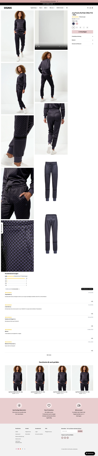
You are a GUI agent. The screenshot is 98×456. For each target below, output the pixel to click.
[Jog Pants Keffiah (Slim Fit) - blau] (73, 23)
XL (87, 27)
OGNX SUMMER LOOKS (48, 3)
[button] (88, 8)
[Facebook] (62, 438)
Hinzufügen (83, 32)
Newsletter (27, 434)
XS (73, 27)
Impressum (17, 434)
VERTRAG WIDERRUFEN (18, 442)
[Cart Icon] (92, 8)
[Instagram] (68, 438)
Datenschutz (18, 438)
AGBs (16, 431)
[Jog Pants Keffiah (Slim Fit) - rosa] (77, 23)
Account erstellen (39, 434)
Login (36, 431)
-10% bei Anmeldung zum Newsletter (48, 1)
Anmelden (80, 431)
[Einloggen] (90, 8)
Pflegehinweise (48, 431)
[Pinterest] (65, 438)
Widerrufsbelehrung (19, 436)
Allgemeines (28, 431)
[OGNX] (7, 8)
